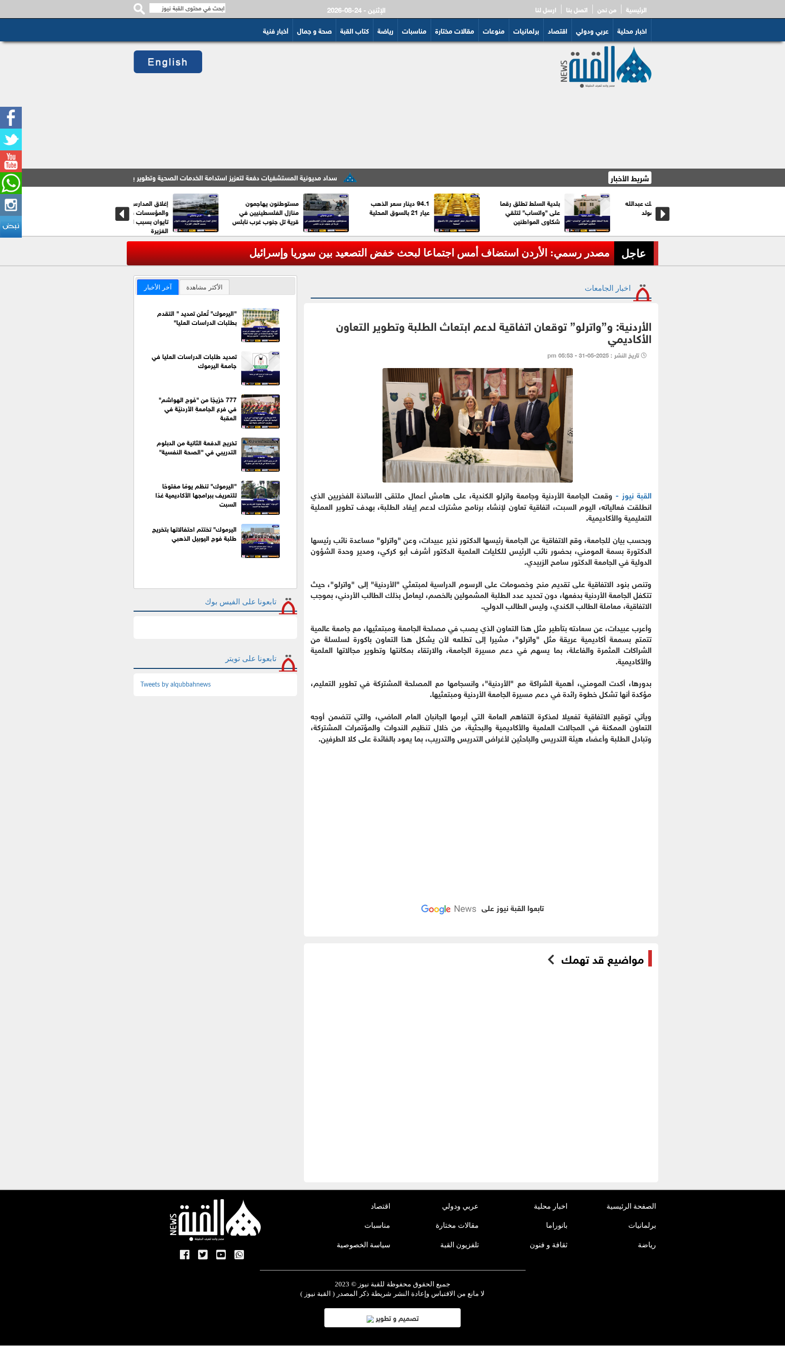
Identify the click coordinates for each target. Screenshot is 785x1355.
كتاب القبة (354, 30)
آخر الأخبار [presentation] (158, 287)
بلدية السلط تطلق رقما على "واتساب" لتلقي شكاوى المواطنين (569, 211)
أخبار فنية (275, 30)
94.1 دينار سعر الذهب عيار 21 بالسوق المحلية (439, 207)
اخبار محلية (632, 30)
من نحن (606, 9)
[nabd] (11, 227)
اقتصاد (557, 30)
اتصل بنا (577, 9)
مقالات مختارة (454, 30)
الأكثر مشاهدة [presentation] (204, 287)
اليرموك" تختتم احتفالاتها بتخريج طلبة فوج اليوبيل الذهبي (194, 533)
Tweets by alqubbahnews (175, 685)
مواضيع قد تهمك (602, 958)
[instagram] (11, 205)
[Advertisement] (370, 105)
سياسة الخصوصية (363, 1245)
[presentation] (122, 214)
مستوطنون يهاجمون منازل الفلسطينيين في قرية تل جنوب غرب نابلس (305, 211)
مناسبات (414, 30)
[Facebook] (11, 118)
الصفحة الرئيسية (631, 1206)
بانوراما (556, 1225)
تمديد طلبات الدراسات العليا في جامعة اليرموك (194, 360)
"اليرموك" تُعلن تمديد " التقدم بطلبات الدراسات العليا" (197, 317)
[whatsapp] (11, 183)
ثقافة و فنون (548, 1245)
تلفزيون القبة (459, 1245)
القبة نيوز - (631, 495)
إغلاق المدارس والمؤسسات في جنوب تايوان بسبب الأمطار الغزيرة (178, 216)
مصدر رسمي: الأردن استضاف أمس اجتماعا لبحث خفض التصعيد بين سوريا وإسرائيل (429, 253)
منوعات (494, 30)
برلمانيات (526, 30)
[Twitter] (11, 139)
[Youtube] (11, 161)
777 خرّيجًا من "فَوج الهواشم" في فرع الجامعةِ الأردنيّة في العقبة (198, 408)
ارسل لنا (545, 9)
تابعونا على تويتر (251, 659)
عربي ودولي (592, 30)
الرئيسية (636, 9)
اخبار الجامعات (608, 288)
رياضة (385, 30)
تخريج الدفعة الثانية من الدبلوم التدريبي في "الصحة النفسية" (197, 446)
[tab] (158, 287)
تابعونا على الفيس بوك (241, 602)
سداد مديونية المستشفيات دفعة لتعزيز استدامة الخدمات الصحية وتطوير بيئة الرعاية (258, 177)
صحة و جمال (314, 30)
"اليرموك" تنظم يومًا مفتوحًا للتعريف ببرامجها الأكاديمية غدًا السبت (196, 494)
